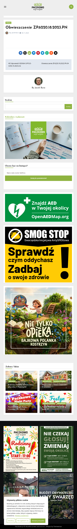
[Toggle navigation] (5, 7)
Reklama (12, 381)
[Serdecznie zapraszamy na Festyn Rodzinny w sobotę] (21, 449)
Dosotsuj (11, 521)
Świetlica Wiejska (59, 381)
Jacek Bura (15, 33)
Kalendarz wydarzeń (14, 117)
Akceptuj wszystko (38, 521)
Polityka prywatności (22, 516)
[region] (26, 511)
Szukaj (8, 100)
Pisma (8, 23)
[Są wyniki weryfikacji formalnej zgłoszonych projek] (56, 496)
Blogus (48, 526)
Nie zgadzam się (22, 521)
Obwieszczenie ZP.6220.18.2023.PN (36, 28)
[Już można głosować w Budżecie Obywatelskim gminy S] (56, 449)
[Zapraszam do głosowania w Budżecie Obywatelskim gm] (21, 496)
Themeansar (57, 526)
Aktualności (47, 381)
